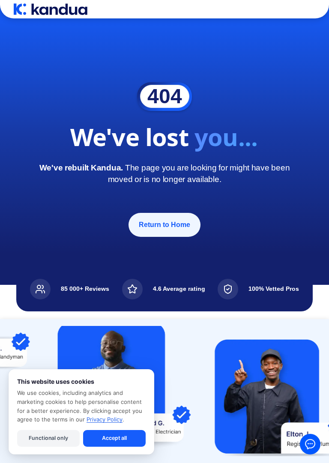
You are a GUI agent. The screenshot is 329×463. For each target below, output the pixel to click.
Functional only (48, 438)
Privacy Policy (105, 419)
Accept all (114, 438)
